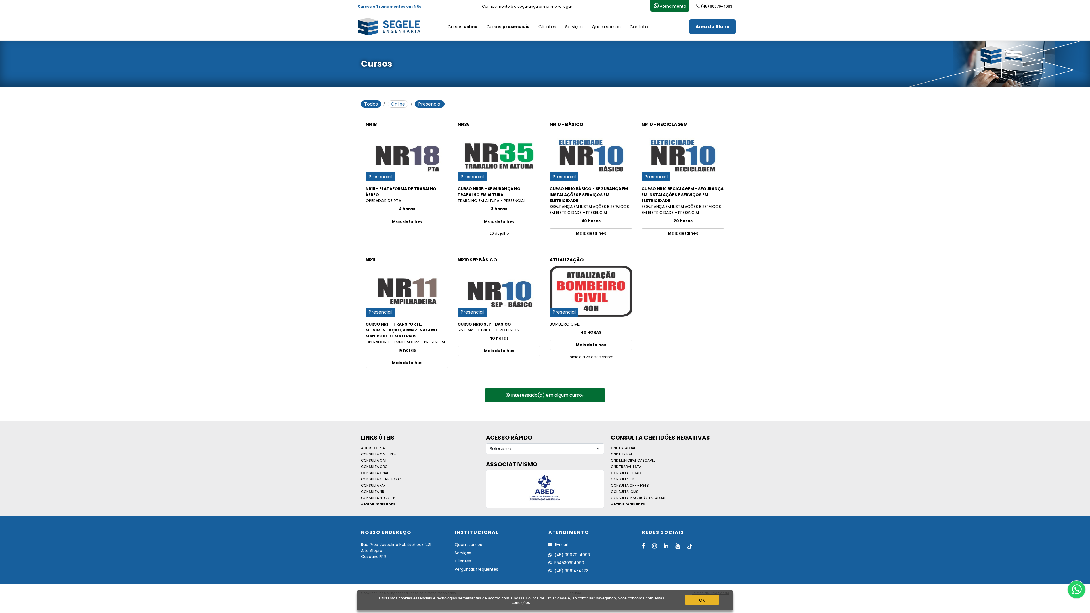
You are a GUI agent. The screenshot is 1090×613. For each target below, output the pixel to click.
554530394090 (568, 563)
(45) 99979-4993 (571, 555)
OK (702, 600)
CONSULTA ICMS (624, 491)
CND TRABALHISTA (626, 466)
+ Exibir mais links (378, 504)
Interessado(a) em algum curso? (547, 395)
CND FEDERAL (621, 454)
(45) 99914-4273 (570, 571)
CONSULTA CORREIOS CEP (382, 479)
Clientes (547, 27)
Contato (639, 27)
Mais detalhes (407, 221)
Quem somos (606, 27)
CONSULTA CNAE (375, 473)
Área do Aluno (712, 26)
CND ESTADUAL (623, 448)
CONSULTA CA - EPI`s (378, 454)
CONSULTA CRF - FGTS (630, 485)
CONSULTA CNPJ (624, 479)
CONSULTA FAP (373, 485)
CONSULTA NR (372, 491)
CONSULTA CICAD (626, 473)
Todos (371, 104)
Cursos (462, 27)
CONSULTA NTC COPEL (379, 498)
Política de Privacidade (546, 598)
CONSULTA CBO (374, 466)
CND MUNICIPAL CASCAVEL (633, 460)
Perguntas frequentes (476, 569)
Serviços (574, 27)
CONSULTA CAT (374, 460)
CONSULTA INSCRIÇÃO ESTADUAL (638, 498)
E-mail (561, 544)
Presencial (429, 104)
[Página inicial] (389, 26)
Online (398, 104)
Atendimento (672, 6)
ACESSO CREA (373, 448)
